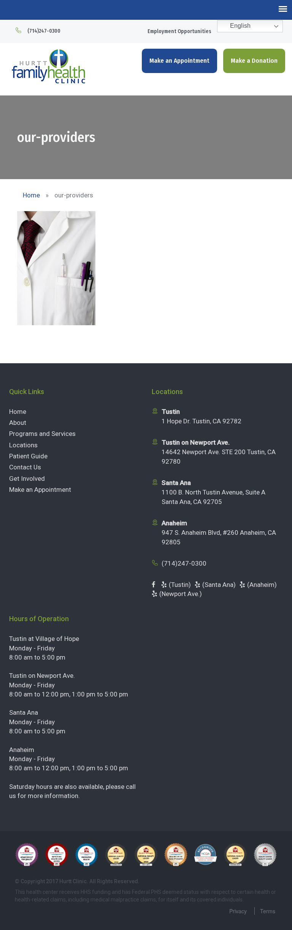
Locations (23, 445)
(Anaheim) (262, 584)
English (240, 25)
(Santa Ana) (219, 584)
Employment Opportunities (179, 31)
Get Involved (27, 478)
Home (17, 411)
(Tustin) (180, 584)
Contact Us (25, 467)
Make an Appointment (179, 61)
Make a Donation (254, 61)
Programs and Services (42, 433)
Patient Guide (28, 456)
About (17, 422)
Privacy (238, 911)
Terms (267, 911)
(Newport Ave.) (180, 594)
